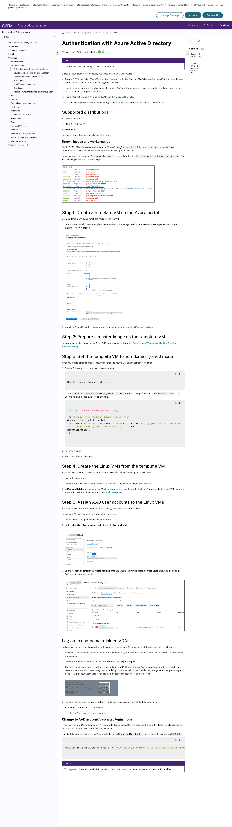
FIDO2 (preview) (21, 80)
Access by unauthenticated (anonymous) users (34, 92)
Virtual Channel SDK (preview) (24, 137)
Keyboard (15, 107)
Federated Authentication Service (28, 77)
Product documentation (33, 25)
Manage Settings (169, 15)
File (12, 96)
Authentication (17, 65)
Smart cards (19, 88)
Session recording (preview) (23, 133)
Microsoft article (124, 97)
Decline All (213, 15)
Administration (17, 62)
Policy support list (18, 118)
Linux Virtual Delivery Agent (78, 33)
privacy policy (71, 5)
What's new (13, 46)
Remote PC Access (19, 126)
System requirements (17, 50)
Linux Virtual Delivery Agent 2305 (23, 43)
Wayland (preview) (19, 141)
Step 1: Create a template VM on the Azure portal (194, 70)
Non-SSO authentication (24, 84)
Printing (14, 122)
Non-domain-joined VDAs (21, 114)
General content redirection (23, 103)
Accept (193, 15)
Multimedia (15, 111)
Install (11, 54)
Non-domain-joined (113, 492)
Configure (12, 58)
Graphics (15, 99)
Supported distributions (196, 55)
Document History (16, 145)
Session (14, 130)
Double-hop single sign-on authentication (31, 73)
